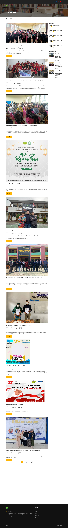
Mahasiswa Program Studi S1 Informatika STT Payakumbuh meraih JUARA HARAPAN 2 (24, 230)
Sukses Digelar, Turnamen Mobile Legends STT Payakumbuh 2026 (20, 45)
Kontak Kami (37, 515)
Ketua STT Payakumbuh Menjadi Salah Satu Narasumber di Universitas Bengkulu (23, 450)
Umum (22, 48)
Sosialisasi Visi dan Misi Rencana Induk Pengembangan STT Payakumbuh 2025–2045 (58, 73)
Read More (9, 56)
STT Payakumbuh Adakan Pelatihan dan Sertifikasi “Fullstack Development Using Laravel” (25, 80)
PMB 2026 (45, 5)
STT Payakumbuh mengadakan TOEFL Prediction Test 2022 (18, 325)
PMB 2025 (36, 517)
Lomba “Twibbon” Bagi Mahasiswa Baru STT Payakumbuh (18, 365)
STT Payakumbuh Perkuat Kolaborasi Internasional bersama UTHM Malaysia (58, 56)
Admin (7, 48)
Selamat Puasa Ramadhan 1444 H (13, 183)
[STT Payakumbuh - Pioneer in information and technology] (9, 6)
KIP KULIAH (54, 5)
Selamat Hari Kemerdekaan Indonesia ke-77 (15, 404)
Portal (41, 5)
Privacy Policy (59, 525)
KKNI (58, 5)
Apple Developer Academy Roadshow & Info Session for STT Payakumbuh (21, 125)
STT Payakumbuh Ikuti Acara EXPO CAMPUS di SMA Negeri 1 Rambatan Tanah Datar (24, 277)
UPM (61, 5)
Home (25, 5)
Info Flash (19, 48)
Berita (29, 5)
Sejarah (36, 511)
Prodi (37, 5)
